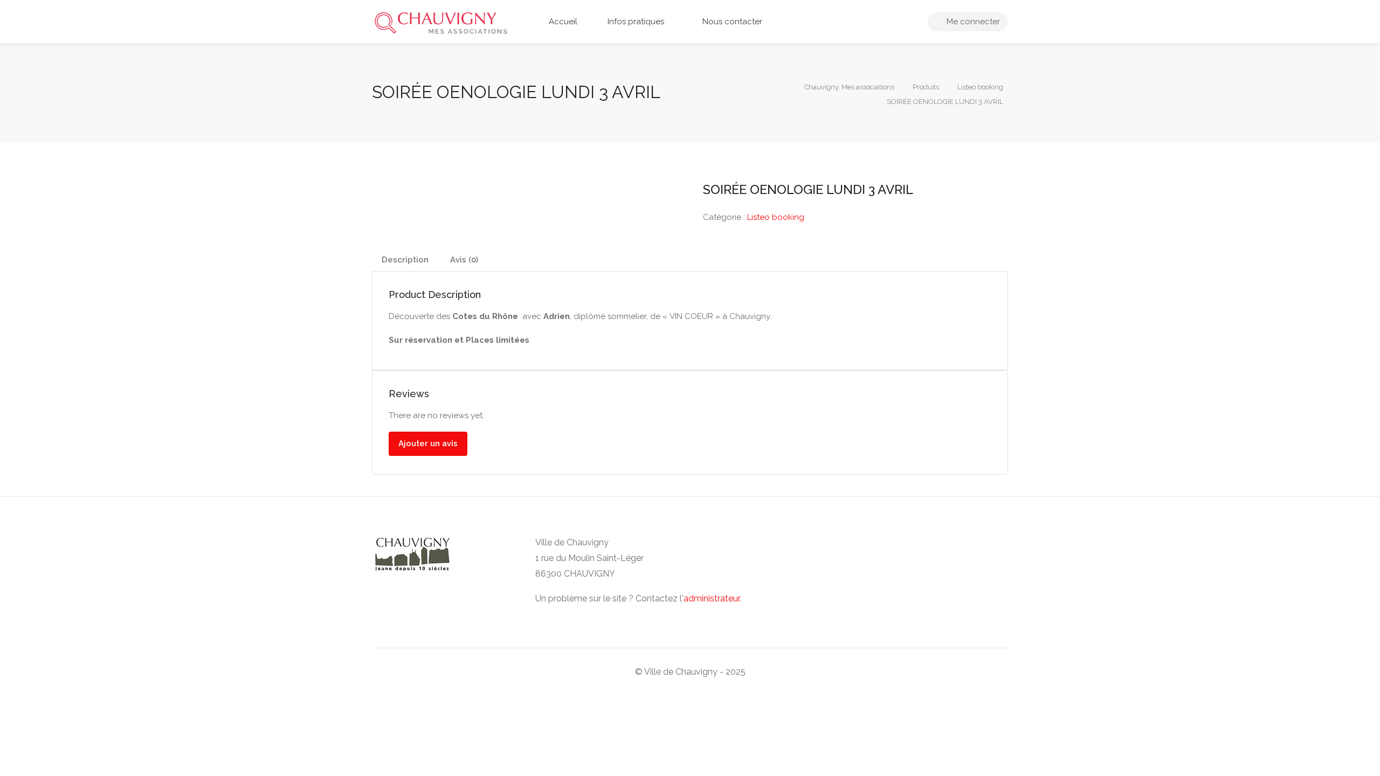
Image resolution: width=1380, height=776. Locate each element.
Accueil (562, 21)
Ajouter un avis (428, 443)
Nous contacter (731, 21)
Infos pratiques (634, 21)
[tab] (405, 260)
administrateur (712, 598)
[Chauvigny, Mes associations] (440, 22)
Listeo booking (775, 217)
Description (405, 260)
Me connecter (972, 21)
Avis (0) (464, 260)
